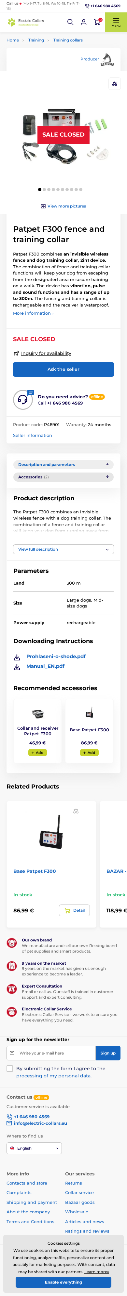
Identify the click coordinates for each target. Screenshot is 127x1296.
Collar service (79, 1192)
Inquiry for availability (46, 353)
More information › (33, 313)
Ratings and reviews (87, 1231)
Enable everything (63, 1282)
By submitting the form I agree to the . (61, 1072)
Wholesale (76, 1211)
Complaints (19, 1192)
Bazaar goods (80, 1202)
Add (40, 752)
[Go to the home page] (26, 22)
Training (36, 40)
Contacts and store (27, 1183)
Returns (73, 1183)
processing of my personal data (53, 1076)
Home (13, 40)
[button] (70, 22)
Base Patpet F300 (89, 729)
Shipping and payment (32, 1202)
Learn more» (96, 1271)
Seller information (32, 435)
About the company (28, 1211)
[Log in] (83, 22)
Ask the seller (63, 369)
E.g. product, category (45, 56)
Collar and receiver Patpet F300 (37, 730)
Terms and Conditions (30, 1221)
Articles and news (84, 1221)
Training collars (68, 40)
